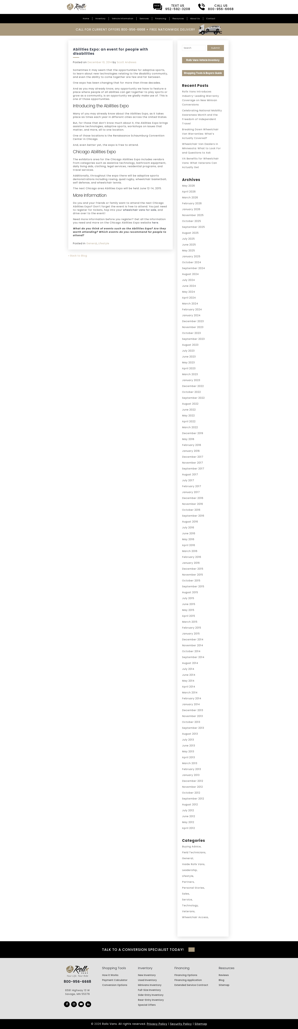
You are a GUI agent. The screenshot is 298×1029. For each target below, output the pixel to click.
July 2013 (188, 739)
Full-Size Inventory (149, 990)
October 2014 (191, 651)
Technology (190, 905)
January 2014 (191, 704)
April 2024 (189, 297)
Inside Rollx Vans (193, 864)
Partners (188, 882)
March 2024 (190, 303)
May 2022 (188, 415)
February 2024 (192, 309)
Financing (160, 18)
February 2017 (191, 486)
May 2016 (188, 539)
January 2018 (191, 451)
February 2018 (191, 445)
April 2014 (188, 686)
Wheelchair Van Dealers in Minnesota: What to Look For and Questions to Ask (201, 148)
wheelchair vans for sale (139, 210)
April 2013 (188, 757)
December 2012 (192, 781)
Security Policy (181, 1024)
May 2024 (188, 292)
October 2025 (191, 221)
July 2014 (188, 669)
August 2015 (190, 592)
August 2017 (190, 474)
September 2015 (193, 586)
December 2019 (192, 433)
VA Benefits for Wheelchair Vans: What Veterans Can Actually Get (200, 163)
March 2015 (189, 622)
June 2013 (188, 745)
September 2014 (193, 657)
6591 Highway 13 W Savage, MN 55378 (77, 992)
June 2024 (189, 286)
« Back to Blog (77, 255)
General (91, 243)
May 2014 (188, 681)
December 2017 (192, 457)
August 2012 (190, 804)
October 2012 (191, 793)
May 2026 (188, 185)
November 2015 (192, 574)
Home (86, 18)
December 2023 (193, 321)
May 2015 (188, 610)
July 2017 (188, 480)
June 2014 (188, 675)
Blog (221, 980)
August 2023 (190, 345)
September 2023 (193, 339)
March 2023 (190, 374)
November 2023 (192, 327)
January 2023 (191, 380)
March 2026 (190, 197)
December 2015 (192, 569)
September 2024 (193, 268)
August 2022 (190, 404)
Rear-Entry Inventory (151, 1000)
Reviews (224, 975)
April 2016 (188, 545)
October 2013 (191, 722)
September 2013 (193, 728)
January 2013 (191, 775)
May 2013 (188, 751)
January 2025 (191, 256)
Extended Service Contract (191, 985)
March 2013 (189, 763)
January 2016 (191, 563)
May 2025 (188, 250)
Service (187, 899)
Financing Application (188, 980)
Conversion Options (114, 985)
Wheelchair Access (195, 917)
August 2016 (190, 521)
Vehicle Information (122, 18)
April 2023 (189, 368)
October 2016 (191, 510)
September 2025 (193, 227)
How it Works (110, 975)
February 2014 (191, 698)
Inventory (100, 18)
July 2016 (188, 527)
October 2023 (191, 333)
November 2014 (192, 645)
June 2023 (189, 356)
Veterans (188, 911)
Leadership (189, 870)
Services (144, 18)
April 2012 (188, 828)
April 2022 (189, 421)
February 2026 (192, 203)
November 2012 (192, 787)
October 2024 (191, 262)
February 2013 (191, 769)
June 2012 (188, 816)
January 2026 (191, 209)
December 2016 (192, 498)
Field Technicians (193, 852)
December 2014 (192, 639)
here (155, 222)
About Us (195, 18)
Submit (215, 47)
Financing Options (185, 975)
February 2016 (191, 557)
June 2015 (188, 604)
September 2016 (193, 516)
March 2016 (189, 551)
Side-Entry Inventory (150, 995)
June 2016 (188, 533)
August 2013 (190, 734)
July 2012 (188, 810)
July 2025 (188, 239)
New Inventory (147, 975)
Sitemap (224, 985)
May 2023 (188, 362)
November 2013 (192, 716)
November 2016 (192, 504)
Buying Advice (191, 846)
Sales (185, 893)
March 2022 (190, 427)
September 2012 (193, 798)
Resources (178, 18)
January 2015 (191, 633)
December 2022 (193, 386)
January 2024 (191, 315)
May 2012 (188, 822)
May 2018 (188, 439)
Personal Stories (193, 888)
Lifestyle (103, 243)
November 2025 (193, 215)
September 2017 (193, 468)
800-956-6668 (77, 982)
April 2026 (189, 191)
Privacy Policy (157, 1024)
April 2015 (188, 616)
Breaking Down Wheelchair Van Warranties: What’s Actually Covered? (200, 134)
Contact (210, 18)
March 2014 (190, 692)
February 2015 (191, 627)
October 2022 (191, 392)
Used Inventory (147, 980)
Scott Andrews (126, 62)
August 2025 (190, 233)
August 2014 (190, 663)
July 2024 (188, 280)
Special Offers (147, 1005)
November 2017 (192, 462)
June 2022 (189, 409)
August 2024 (190, 274)
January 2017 (191, 492)
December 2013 (192, 710)
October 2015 (191, 580)
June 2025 (189, 244)
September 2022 (193, 398)
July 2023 (188, 351)
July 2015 (188, 598)
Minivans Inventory (149, 985)
